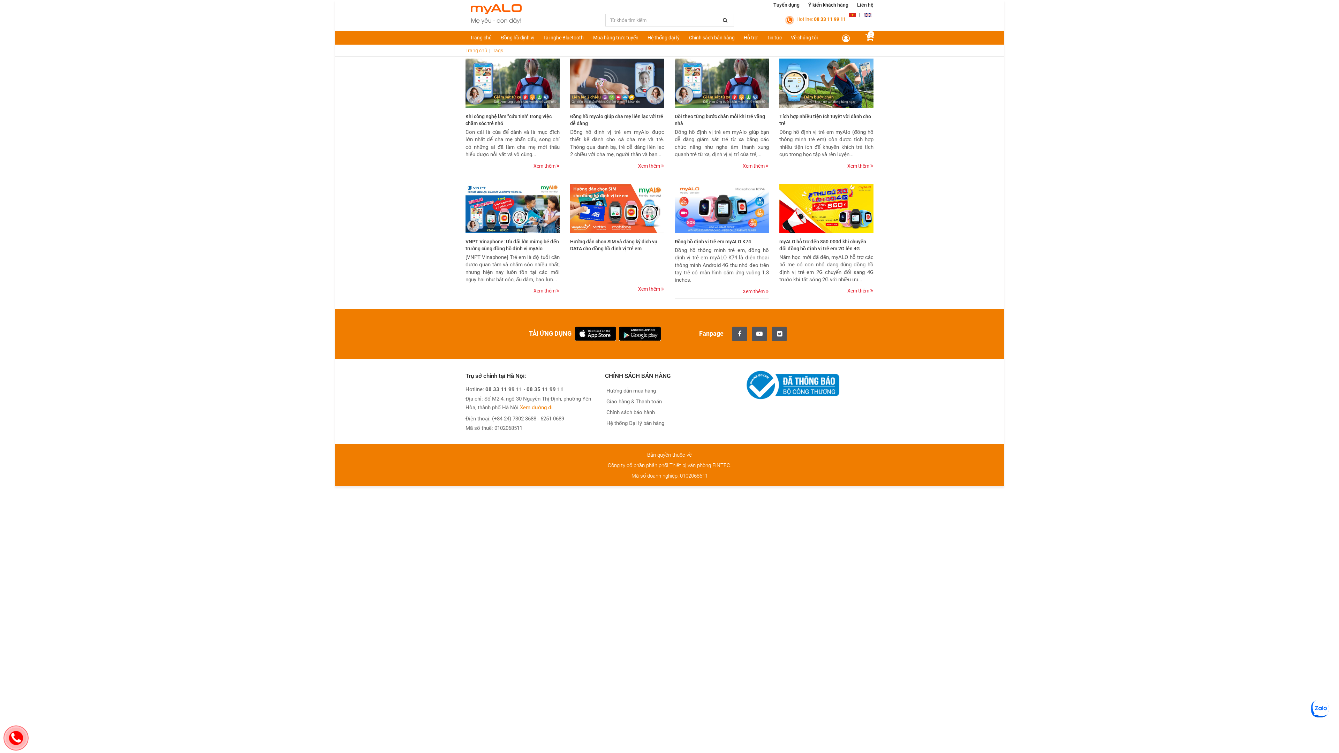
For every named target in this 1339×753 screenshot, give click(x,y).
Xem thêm (545, 166)
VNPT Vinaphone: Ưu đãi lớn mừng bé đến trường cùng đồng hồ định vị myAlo (512, 245)
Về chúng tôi (804, 37)
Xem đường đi (536, 407)
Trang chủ (481, 37)
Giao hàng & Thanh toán (633, 401)
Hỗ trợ (750, 37)
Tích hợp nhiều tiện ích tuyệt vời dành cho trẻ (825, 120)
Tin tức (774, 37)
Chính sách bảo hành (630, 412)
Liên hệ (865, 5)
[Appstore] (595, 333)
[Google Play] (640, 333)
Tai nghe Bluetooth (563, 37)
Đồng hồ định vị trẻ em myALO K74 (713, 241)
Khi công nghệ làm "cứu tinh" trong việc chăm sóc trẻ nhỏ (509, 120)
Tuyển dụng (786, 5)
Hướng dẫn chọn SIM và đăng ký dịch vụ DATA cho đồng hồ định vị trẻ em (613, 245)
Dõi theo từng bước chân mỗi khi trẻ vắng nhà (720, 120)
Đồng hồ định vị (517, 37)
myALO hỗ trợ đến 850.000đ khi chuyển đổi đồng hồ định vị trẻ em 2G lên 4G (822, 245)
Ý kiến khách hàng (828, 5)
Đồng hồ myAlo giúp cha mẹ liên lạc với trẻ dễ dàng (616, 120)
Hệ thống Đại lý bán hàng (634, 423)
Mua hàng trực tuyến (615, 37)
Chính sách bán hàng (712, 37)
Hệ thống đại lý (664, 37)
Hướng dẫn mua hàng (630, 391)
